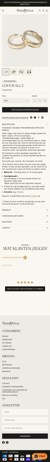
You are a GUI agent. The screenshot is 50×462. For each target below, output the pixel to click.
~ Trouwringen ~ (9, 81)
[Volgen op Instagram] (7, 442)
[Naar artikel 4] (29, 71)
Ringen (5, 336)
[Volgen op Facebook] (3, 442)
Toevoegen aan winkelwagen (25, 110)
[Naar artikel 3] (21, 71)
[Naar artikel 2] (13, 71)
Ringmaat (6, 371)
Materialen (7, 365)
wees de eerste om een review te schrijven (25, 289)
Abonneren (25, 436)
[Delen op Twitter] (35, 117)
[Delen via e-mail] (42, 117)
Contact (6, 383)
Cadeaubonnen (8, 349)
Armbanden (7, 340)
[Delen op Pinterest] (39, 117)
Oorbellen (7, 346)
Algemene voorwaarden (12, 387)
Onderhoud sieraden (11, 368)
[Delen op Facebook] (31, 117)
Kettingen (6, 343)
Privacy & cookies (9, 395)
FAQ (3, 399)
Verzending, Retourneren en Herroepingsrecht (14, 391)
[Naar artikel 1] (5, 71)
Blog (4, 361)
